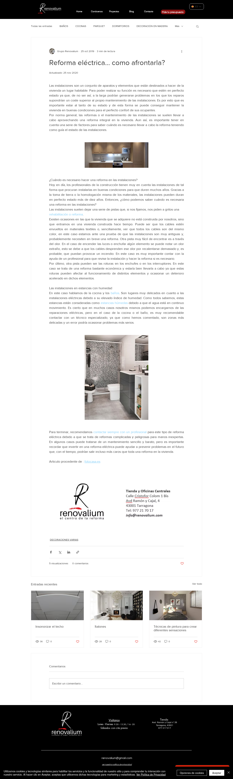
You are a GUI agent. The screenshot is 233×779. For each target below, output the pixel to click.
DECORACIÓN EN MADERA (152, 26)
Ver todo (197, 583)
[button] (197, 26)
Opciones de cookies (192, 773)
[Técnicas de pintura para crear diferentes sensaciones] (175, 605)
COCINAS (80, 26)
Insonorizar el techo (49, 626)
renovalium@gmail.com (117, 758)
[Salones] (116, 605)
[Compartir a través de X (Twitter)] (60, 552)
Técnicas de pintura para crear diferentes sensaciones (175, 628)
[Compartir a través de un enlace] (77, 552)
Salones (100, 626)
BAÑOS (64, 26)
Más (177, 26)
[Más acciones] (181, 51)
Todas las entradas (41, 26)
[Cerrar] (228, 773)
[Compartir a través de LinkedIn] (68, 552)
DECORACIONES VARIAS (64, 539)
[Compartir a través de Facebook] (51, 552)
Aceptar (216, 773)
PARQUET (99, 26)
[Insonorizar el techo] (57, 605)
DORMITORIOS (120, 26)
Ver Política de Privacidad (151, 774)
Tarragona (161, 725)
